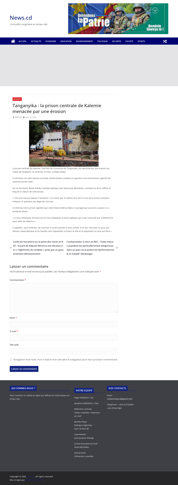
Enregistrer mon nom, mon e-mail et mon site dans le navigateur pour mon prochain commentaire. (65, 359)
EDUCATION (66, 41)
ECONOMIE (51, 41)
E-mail (14, 331)
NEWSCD (18, 117)
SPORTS (141, 41)
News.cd (21, 17)
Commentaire (18, 280)
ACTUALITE (36, 41)
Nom (13, 317)
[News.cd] (13, 41)
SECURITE (116, 41)
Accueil (23, 41)
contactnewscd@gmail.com (119, 399)
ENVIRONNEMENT (84, 41)
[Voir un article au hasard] (165, 41)
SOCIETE (129, 41)
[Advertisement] (89, 65)
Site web (14, 344)
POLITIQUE (102, 41)
